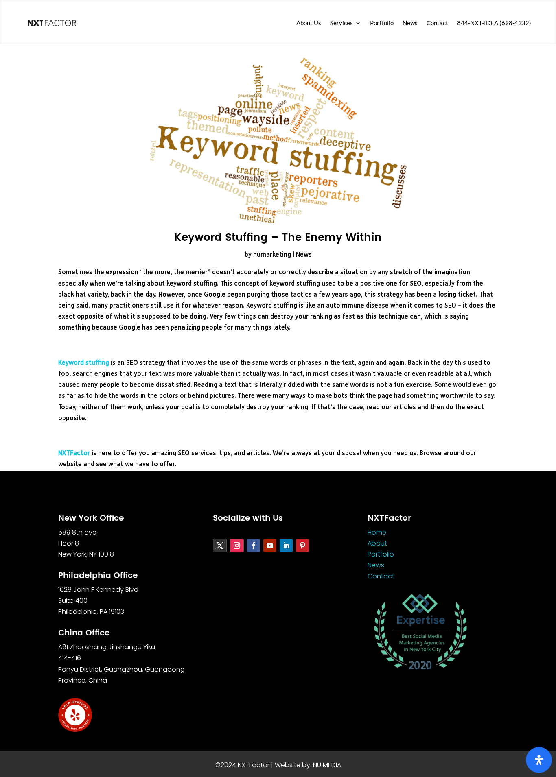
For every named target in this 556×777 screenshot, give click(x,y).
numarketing (272, 254)
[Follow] (220, 545)
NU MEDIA (327, 765)
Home (377, 532)
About (377, 543)
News (410, 22)
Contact (437, 22)
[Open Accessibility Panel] (539, 760)
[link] (52, 23)
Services (341, 22)
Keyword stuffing (83, 363)
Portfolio (382, 22)
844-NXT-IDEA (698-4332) (494, 22)
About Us (308, 22)
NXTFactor (74, 453)
